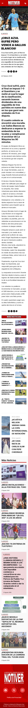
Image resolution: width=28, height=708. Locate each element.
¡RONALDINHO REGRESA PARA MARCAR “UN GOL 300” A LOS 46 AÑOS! (7, 333)
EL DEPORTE (4, 33)
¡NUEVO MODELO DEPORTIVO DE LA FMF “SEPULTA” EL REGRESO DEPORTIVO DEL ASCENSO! (13, 622)
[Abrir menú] (2, 3)
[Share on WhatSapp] (16, 71)
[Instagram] (22, 690)
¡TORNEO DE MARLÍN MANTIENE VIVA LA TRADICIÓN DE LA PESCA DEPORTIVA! (8, 376)
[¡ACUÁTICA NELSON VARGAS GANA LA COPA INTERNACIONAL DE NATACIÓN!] (6, 425)
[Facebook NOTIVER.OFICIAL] (5, 690)
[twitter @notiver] (14, 690)
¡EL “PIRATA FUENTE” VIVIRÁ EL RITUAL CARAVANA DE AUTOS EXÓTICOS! (8, 402)
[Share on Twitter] (8, 71)
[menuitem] (14, 697)
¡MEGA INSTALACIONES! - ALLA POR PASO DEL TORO (14, 486)
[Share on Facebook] (11, 71)
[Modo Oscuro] (25, 3)
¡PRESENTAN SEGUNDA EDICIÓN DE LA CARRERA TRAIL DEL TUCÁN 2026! (8, 367)
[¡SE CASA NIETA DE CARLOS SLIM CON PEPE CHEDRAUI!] (6, 446)
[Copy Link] (14, 71)
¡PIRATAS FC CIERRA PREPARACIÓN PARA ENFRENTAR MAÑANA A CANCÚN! (8, 394)
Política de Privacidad (14, 697)
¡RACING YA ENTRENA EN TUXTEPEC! (6, 340)
